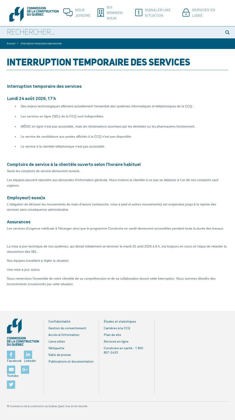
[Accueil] (34, 14)
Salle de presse (59, 355)
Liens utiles (56, 341)
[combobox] (110, 32)
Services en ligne (203, 13)
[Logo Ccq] (23, 332)
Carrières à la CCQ (117, 328)
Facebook (14, 361)
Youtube (13, 375)
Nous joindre (82, 13)
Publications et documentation (71, 361)
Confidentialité (59, 321)
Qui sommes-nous (115, 13)
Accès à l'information (63, 335)
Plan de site (112, 335)
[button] (228, 32)
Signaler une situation (158, 13)
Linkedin (30, 361)
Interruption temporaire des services (41, 44)
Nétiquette (56, 348)
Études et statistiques (120, 321)
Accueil (11, 44)
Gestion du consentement (67, 328)
